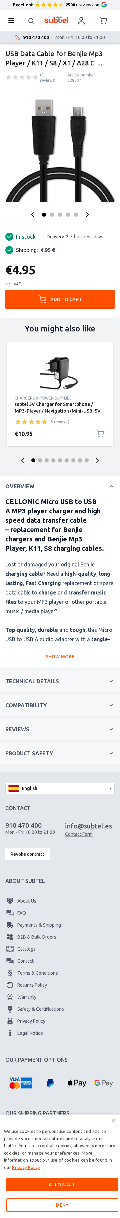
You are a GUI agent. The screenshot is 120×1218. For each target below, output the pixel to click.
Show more (60, 656)
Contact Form (79, 834)
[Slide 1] (33, 460)
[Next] (87, 214)
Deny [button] (62, 1205)
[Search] (31, 20)
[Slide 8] (80, 460)
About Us (26, 901)
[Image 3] (60, 215)
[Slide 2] (40, 460)
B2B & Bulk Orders (36, 937)
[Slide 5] (60, 460)
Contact (25, 961)
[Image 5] (76, 215)
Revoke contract (27, 854)
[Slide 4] (53, 460)
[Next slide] (97, 460)
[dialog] (60, 1166)
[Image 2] (52, 215)
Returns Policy (32, 985)
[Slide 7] (73, 460)
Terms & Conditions (37, 973)
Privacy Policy (31, 1021)
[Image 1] (44, 215)
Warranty (26, 997)
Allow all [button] (62, 1184)
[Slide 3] (46, 460)
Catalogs (26, 949)
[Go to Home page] (56, 19)
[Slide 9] (86, 460)
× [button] (114, 1120)
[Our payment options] (20, 1083)
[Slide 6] (66, 460)
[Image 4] (68, 215)
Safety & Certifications (40, 1009)
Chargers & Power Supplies (43, 398)
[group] (22, 77)
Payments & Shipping (39, 925)
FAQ (21, 913)
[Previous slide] (22, 460)
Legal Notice (30, 1033)
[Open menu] (13, 21)
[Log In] (81, 20)
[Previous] (32, 214)
